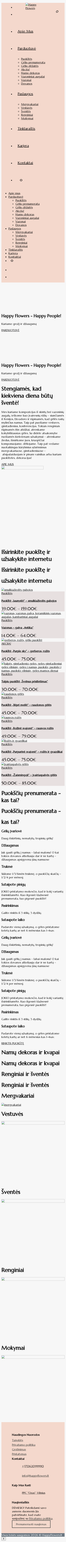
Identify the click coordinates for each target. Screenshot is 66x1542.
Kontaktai (14, 256)
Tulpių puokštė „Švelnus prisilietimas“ (24, 681)
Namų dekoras (24, 214)
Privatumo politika (23, 1444)
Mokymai (21, 246)
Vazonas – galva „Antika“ (17, 627)
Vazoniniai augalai (27, 218)
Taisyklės (17, 1440)
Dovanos (21, 225)
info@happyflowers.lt (35, 1475)
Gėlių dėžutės (24, 207)
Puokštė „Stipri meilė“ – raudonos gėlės (26, 705)
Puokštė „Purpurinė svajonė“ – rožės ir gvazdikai (31, 751)
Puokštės (20, 200)
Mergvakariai (24, 232)
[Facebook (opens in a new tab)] (17, 6)
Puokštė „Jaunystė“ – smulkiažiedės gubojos (28, 600)
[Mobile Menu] (57, 200)
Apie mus (14, 193)
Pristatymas (19, 1454)
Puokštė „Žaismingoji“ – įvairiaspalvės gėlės (29, 775)
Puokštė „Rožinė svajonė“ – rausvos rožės (27, 728)
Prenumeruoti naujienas (31, 1524)
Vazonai (20, 221)
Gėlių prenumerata (27, 204)
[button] (10, 330)
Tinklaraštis (15, 249)
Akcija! (19, 211)
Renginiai (21, 242)
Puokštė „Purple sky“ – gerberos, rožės (25, 651)
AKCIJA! (6, 643)
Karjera (13, 253)
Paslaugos (14, 228)
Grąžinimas (19, 1449)
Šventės (20, 239)
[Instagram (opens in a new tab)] (17, 13)
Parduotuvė (15, 196)
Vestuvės (21, 235)
